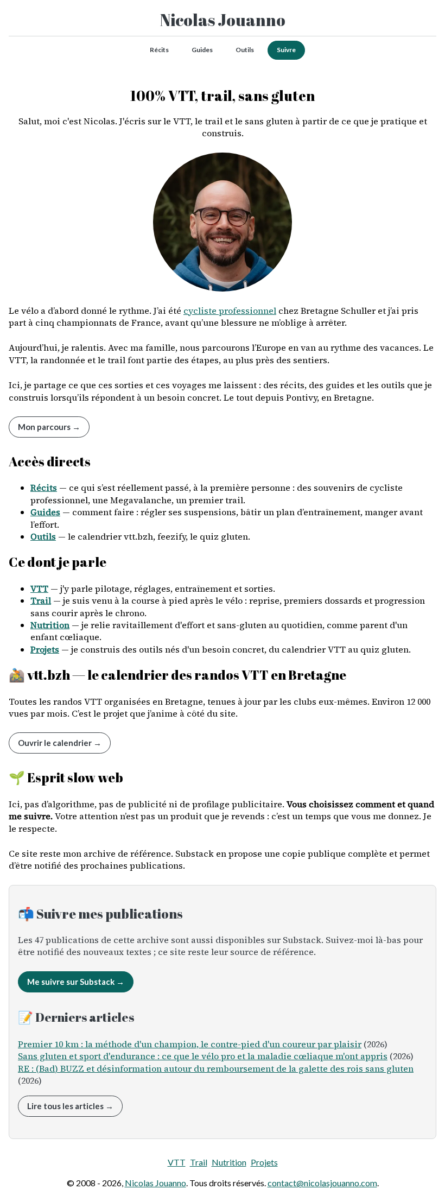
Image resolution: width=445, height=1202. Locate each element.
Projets (44, 649)
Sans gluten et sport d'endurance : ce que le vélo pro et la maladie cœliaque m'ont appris (202, 1056)
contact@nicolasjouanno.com (322, 1183)
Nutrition (49, 625)
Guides (202, 50)
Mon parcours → (49, 427)
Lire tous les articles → (70, 1106)
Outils (245, 50)
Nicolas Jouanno (222, 20)
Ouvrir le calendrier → (59, 743)
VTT (39, 588)
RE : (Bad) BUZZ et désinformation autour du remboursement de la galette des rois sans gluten (216, 1068)
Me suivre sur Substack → (75, 981)
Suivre (286, 50)
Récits (159, 50)
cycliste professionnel (229, 311)
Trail (40, 600)
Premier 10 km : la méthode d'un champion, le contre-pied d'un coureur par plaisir (189, 1044)
